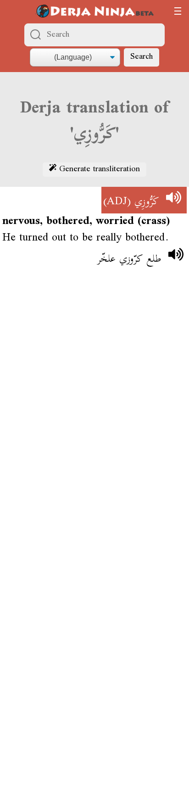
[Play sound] (173, 200)
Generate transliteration (98, 169)
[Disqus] (94, 410)
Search (141, 57)
